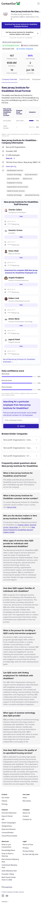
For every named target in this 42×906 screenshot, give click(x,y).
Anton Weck (13, 319)
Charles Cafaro (23, 525)
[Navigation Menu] (38, 3)
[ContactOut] (12, 3)
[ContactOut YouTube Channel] (7, 896)
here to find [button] (11, 507)
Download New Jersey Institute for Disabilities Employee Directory (21, 25)
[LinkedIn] (11, 19)
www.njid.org (11, 166)
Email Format (24, 79)
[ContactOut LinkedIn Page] (3, 896)
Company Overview (9, 79)
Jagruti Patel (14, 339)
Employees (36, 79)
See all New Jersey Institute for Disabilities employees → (19, 360)
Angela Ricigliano (16, 278)
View (21, 216)
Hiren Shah (13, 527)
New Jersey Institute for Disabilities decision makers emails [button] (19, 529)
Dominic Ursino (15, 230)
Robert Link (13, 298)
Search (22, 426)
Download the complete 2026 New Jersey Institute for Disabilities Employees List (21, 271)
